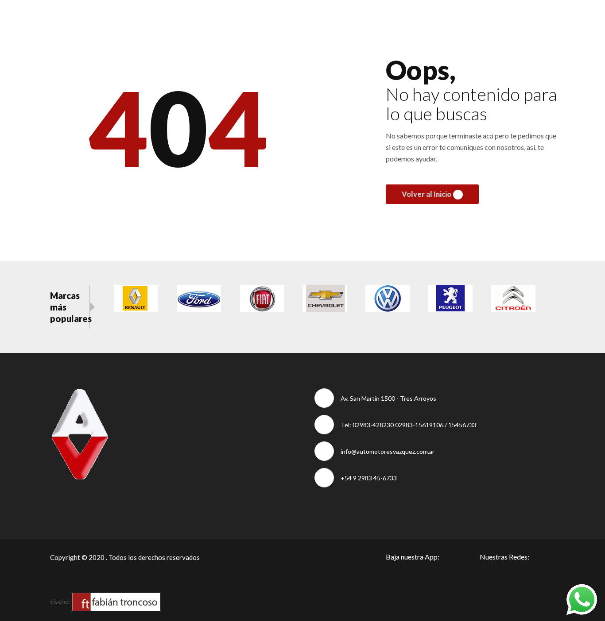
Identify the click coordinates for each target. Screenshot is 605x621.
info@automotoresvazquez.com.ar (387, 451)
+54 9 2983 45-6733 (369, 478)
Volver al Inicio (426, 194)
